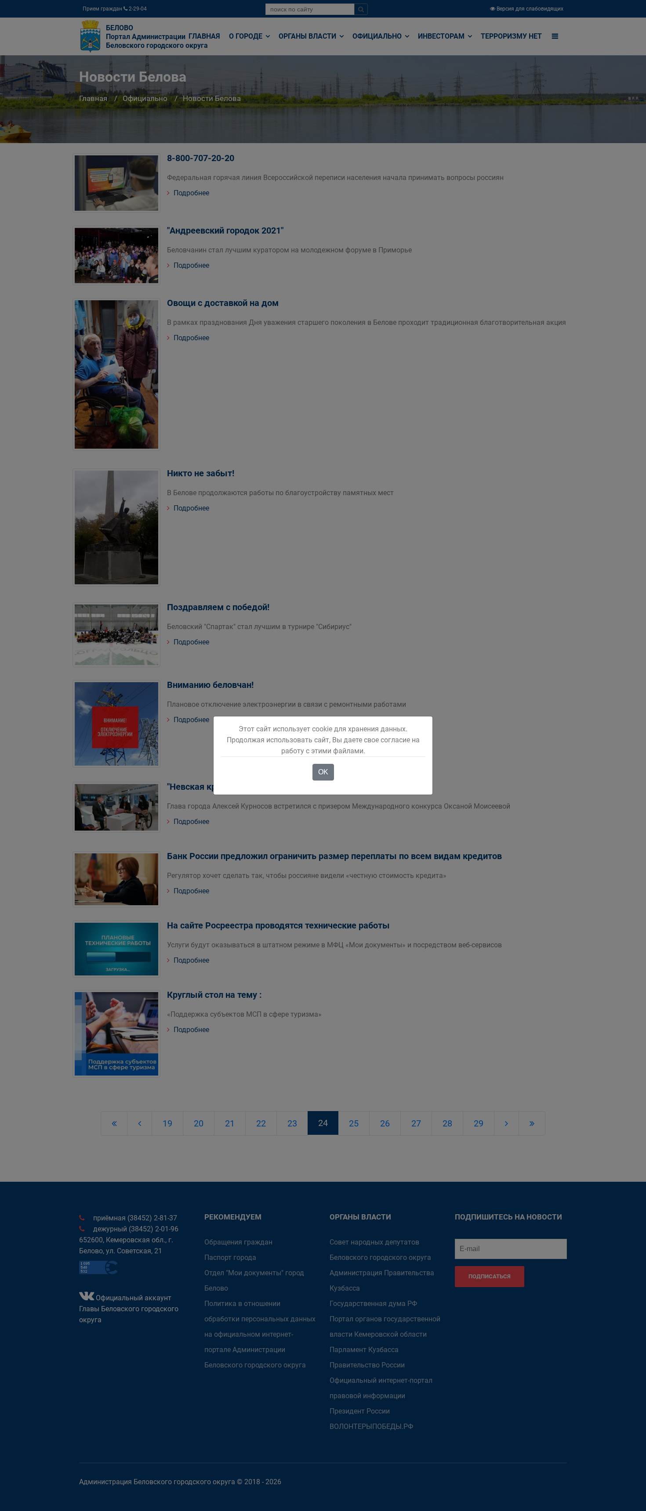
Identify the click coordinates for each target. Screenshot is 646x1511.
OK (323, 772)
